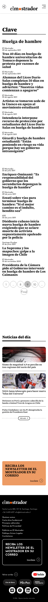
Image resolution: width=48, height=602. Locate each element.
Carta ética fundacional (12, 520)
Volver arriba (7, 574)
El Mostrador (7, 48)
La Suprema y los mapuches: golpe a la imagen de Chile (18, 251)
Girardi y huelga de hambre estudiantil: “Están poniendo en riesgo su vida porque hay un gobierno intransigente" (23, 144)
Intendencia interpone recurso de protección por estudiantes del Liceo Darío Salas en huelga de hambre (23, 123)
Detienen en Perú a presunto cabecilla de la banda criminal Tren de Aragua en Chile (22, 401)
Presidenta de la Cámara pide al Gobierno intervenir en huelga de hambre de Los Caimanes (24, 270)
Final (24, 291)
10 (34, 284)
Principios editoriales (11, 522)
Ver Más (23, 418)
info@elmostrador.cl (23, 512)
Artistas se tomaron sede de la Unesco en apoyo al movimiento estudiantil (23, 104)
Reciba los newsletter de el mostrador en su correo (21, 470)
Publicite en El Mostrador (13, 530)
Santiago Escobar (9, 242)
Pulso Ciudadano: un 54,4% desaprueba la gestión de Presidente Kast (22, 411)
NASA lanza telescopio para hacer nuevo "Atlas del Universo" (24, 392)
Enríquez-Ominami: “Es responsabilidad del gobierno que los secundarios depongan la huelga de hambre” (21, 180)
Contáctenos (7, 535)
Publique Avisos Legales (12, 533)
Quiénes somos (8, 517)
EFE (4, 215)
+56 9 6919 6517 (8, 512)
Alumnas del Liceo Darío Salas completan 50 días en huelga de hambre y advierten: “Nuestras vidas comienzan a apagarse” (23, 83)
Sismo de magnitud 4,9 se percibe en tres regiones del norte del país (22, 366)
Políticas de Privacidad (11, 525)
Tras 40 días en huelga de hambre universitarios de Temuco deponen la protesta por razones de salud (22, 60)
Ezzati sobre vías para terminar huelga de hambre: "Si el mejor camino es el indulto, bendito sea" (19, 204)
